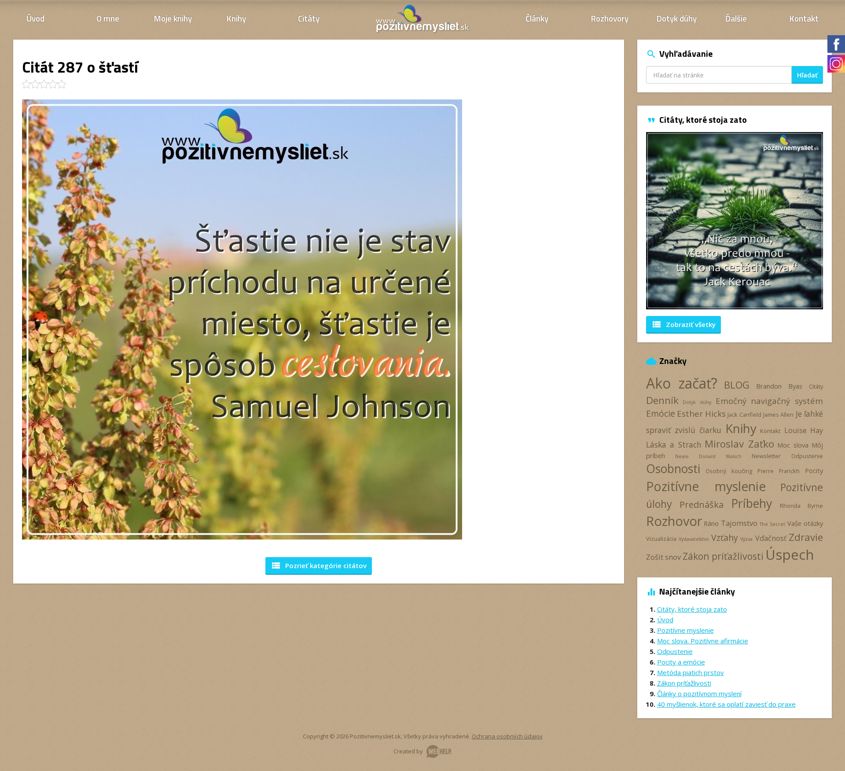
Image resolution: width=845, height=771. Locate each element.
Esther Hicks (701, 413)
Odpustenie (807, 456)
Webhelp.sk (439, 751)
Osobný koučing (728, 471)
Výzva (746, 539)
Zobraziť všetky (683, 324)
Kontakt (804, 18)
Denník (662, 400)
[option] (734, 220)
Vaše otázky (805, 523)
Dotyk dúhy (677, 18)
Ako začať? (682, 383)
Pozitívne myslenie (706, 486)
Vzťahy (724, 537)
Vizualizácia (661, 539)
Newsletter (766, 456)
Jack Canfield (744, 415)
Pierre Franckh (778, 471)
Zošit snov (663, 557)
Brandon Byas (779, 386)
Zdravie (806, 537)
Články (536, 18)
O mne (107, 18)
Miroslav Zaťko (739, 444)
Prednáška (702, 504)
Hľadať (807, 75)
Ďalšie (736, 18)
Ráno (711, 523)
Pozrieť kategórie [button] (319, 565)
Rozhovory (609, 18)
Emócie (660, 413)
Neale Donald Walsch (708, 456)
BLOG (736, 384)
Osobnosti (673, 469)
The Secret (772, 524)
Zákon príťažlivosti (723, 556)
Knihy (236, 18)
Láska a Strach (674, 444)
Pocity (814, 470)
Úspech (789, 554)
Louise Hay (803, 430)
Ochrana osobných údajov (507, 736)
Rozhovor (674, 520)
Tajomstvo (739, 523)
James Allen (778, 415)
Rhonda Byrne (801, 506)
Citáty (309, 18)
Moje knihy (173, 18)
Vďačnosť (770, 538)
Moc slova (792, 445)
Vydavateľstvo (694, 539)
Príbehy (751, 503)
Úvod (35, 18)
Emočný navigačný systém (769, 400)
